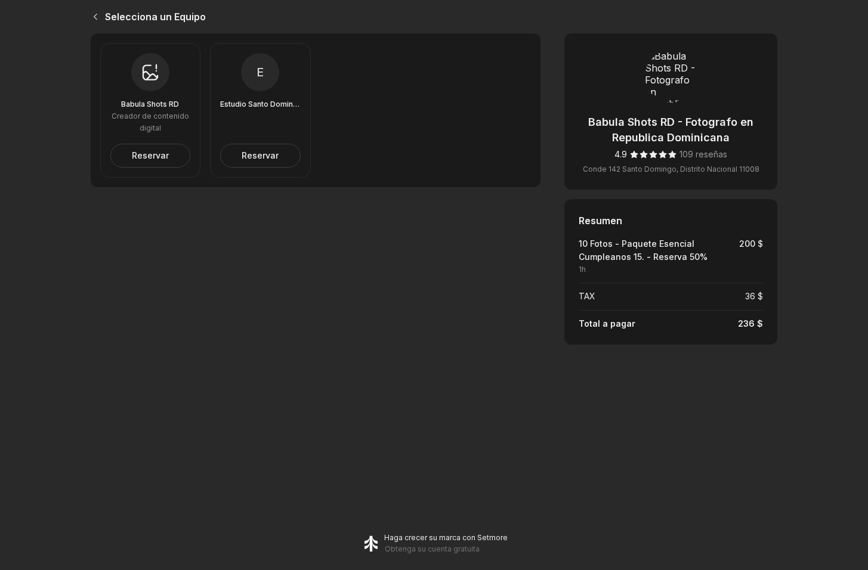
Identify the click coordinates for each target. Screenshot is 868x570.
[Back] (93, 16)
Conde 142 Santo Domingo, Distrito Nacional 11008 (671, 169)
